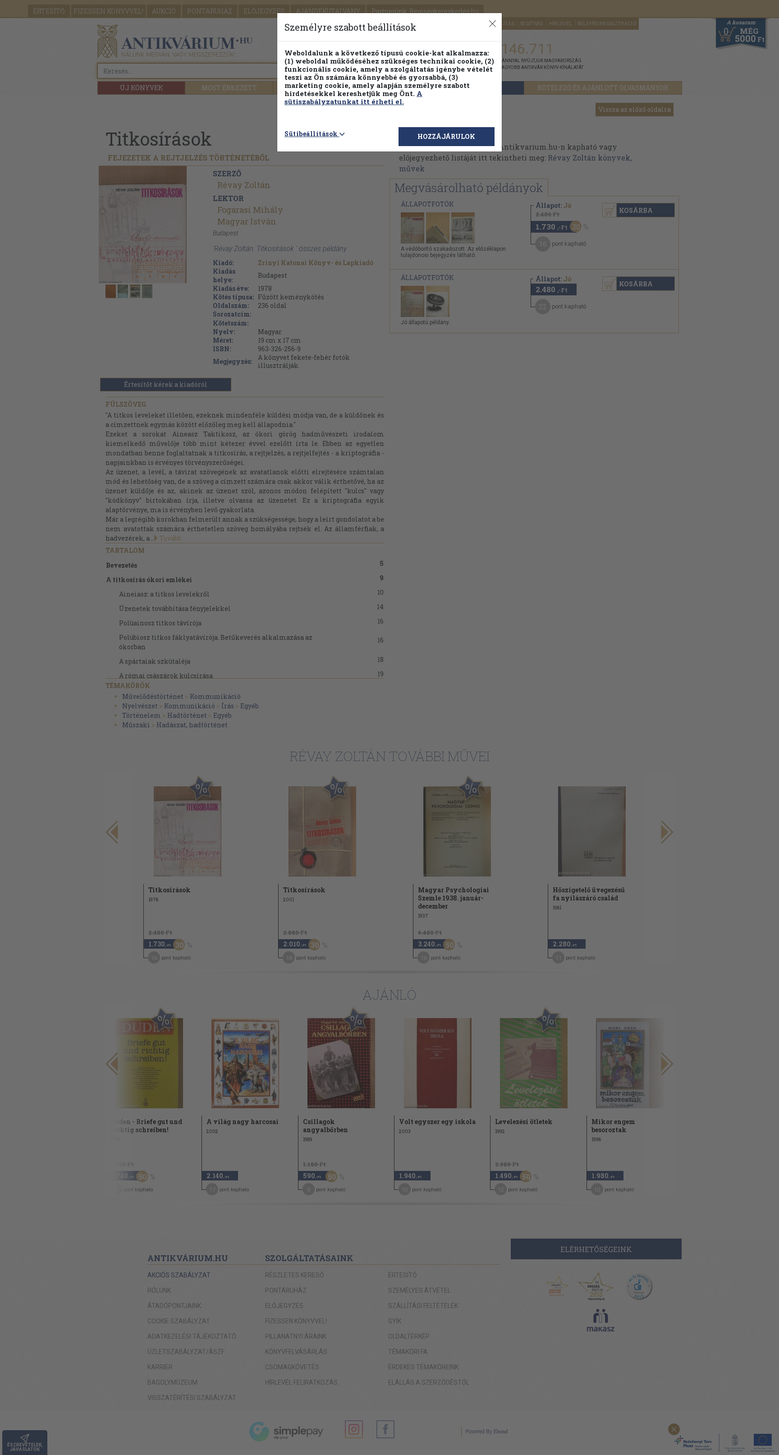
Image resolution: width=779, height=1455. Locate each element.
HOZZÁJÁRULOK (446, 136)
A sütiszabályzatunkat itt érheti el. (353, 97)
